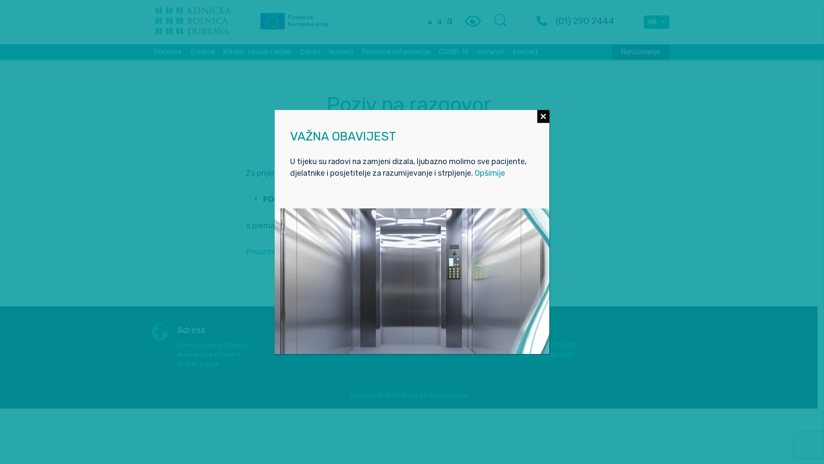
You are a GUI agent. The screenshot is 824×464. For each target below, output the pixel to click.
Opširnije (490, 173)
